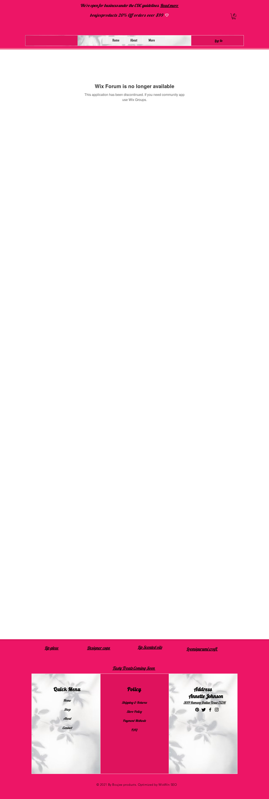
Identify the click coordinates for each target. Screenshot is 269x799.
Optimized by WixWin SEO (157, 785)
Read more (169, 5)
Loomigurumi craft (202, 648)
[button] (233, 16)
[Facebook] (210, 709)
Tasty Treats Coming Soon (133, 668)
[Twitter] (203, 709)
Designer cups (98, 647)
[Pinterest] (197, 709)
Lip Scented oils (150, 647)
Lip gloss (52, 647)
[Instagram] (216, 709)
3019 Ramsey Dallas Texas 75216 (204, 702)
